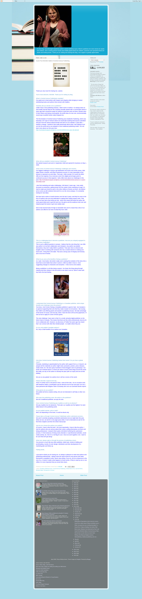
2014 (75, 506)
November (77, 509)
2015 (75, 504)
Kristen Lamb (93, 102)
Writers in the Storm (40, 586)
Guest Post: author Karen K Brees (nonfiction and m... (87, 523)
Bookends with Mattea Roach (43, 568)
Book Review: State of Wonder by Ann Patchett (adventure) (56, 505)
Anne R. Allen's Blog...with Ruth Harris (45, 564)
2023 (75, 488)
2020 (75, 494)
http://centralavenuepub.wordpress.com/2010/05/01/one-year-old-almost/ (57, 130)
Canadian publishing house (46, 468)
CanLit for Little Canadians (42, 570)
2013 (75, 549)
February (77, 545)
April (76, 541)
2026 (75, 482)
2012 (75, 551)
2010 (75, 555)
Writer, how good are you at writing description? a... (87, 525)
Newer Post (39, 475)
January (77, 547)
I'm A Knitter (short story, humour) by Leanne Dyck (54, 490)
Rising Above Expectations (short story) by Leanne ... (87, 521)
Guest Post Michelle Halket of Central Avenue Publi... (87, 531)
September (77, 513)
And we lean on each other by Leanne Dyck (85, 533)
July (76, 517)
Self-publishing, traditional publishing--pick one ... (86, 536)
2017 (75, 500)
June (76, 519)
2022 (75, 490)
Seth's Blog (38, 582)
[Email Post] (65, 466)
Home (62, 475)
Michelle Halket (39, 470)
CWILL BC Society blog (41, 571)
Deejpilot (79, 559)
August (76, 515)
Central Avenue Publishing (59, 468)
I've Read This (39, 573)
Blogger (89, 559)
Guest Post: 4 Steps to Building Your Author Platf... (86, 527)
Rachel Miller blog (40, 580)
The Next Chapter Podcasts (42, 584)
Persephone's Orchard (49, 470)
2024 (75, 486)
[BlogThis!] (69, 466)
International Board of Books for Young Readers (47, 577)
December (77, 508)
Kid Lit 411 (38, 578)
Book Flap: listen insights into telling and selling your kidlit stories (51, 566)
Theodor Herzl (100, 106)
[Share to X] (71, 466)
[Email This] (68, 466)
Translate (101, 61)
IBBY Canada (39, 575)
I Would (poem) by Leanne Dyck (49, 498)
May (76, 539)
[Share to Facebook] (72, 466)
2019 (75, 496)
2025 (75, 484)
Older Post (83, 475)
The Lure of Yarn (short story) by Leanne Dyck (53, 483)
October (77, 511)
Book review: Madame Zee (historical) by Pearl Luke (87, 529)
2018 (75, 498)
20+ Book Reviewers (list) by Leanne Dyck (52, 520)
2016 (75, 502)
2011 (75, 553)
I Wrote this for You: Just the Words (74, 468)
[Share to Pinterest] (74, 466)
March (76, 543)
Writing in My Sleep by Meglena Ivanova (84, 534)
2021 (75, 492)
